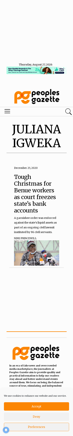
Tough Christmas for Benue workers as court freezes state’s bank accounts (35, 193)
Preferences (36, 427)
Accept (36, 406)
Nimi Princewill (25, 238)
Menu (24, 112)
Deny (36, 416)
